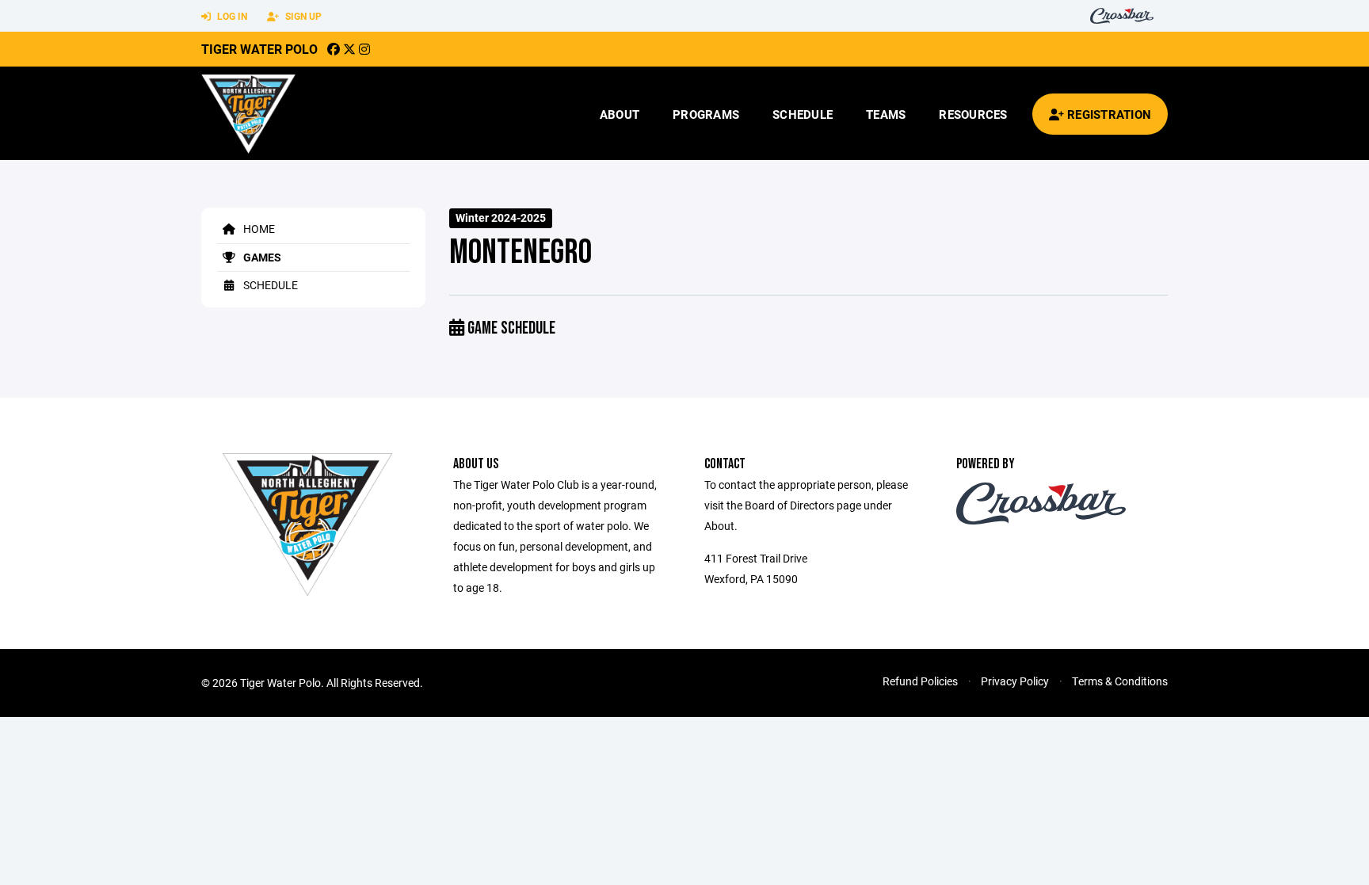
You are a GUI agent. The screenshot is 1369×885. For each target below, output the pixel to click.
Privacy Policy (1015, 681)
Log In (231, 16)
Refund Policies (920, 681)
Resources (973, 114)
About (619, 114)
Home (258, 228)
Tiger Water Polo (259, 48)
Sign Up (302, 16)
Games (261, 257)
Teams (886, 114)
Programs (706, 114)
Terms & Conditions (1120, 681)
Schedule (802, 114)
